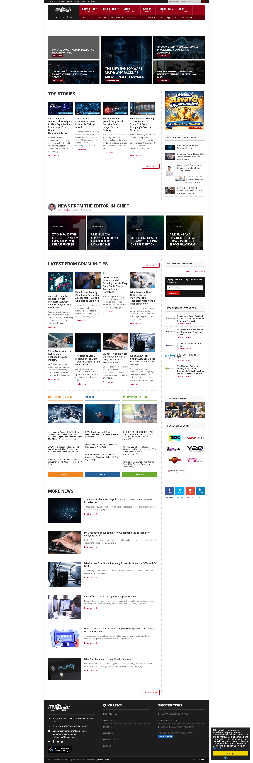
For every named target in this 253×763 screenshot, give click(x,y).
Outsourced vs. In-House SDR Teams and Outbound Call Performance (190, 157)
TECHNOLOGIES (111, 740)
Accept (230, 753)
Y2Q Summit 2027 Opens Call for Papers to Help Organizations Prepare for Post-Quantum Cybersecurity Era (60, 125)
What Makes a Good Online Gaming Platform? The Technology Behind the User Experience (142, 298)
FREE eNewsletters (168, 720)
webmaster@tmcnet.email (64, 737)
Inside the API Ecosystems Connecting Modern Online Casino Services (189, 168)
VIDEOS (101, 18)
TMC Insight (149, 18)
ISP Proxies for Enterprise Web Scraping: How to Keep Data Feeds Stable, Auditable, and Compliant (115, 284)
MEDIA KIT (164, 18)
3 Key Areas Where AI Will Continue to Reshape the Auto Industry (60, 355)
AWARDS (109, 733)
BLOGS (108, 746)
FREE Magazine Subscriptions (173, 714)
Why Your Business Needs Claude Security (107, 659)
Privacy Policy (103, 760)
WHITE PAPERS (116, 18)
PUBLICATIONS (111, 720)
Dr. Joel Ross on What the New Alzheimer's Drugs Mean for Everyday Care (115, 358)
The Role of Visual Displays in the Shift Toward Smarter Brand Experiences (87, 360)
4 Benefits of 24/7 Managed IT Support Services (110, 596)
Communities (111, 714)
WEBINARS (91, 1)
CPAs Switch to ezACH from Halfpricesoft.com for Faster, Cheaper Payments (102, 434)
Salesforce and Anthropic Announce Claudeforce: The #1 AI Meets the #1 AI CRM (65, 461)
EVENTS (108, 727)
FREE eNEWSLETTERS (182, 18)
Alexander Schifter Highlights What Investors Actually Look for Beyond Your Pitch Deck (60, 302)
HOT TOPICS (87, 18)
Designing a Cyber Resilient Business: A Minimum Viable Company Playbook (190, 318)
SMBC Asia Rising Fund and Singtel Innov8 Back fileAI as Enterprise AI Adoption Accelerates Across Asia (63, 449)
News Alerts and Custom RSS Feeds (176, 727)
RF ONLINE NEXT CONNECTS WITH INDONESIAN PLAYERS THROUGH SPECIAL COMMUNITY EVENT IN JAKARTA (138, 435)
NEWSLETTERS (80, 1)
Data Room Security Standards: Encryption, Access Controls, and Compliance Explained (87, 296)
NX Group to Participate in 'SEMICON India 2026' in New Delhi (101, 445)
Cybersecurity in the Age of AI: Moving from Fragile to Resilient (190, 332)
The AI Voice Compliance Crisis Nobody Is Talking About (85, 123)
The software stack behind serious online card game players (194, 179)
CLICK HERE (64, 209)
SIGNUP (69, 1)
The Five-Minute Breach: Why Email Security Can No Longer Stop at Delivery (113, 124)
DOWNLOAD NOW (184, 324)
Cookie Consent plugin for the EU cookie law (230, 757)
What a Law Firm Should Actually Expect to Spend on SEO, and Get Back (142, 360)
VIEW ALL (65, 474)
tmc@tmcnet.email (79, 731)
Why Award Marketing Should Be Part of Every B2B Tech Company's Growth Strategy (142, 124)
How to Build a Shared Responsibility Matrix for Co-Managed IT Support (190, 191)
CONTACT (52, 1)
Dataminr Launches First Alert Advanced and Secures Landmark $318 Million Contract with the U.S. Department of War (139, 450)
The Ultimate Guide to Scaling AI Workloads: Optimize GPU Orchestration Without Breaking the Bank (190, 370)
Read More (53, 155)
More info (217, 747)
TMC (203, 760)
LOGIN (61, 1)
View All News (151, 166)
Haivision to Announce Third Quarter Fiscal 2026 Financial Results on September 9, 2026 (138, 464)
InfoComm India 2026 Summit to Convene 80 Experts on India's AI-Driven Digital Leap (102, 457)
